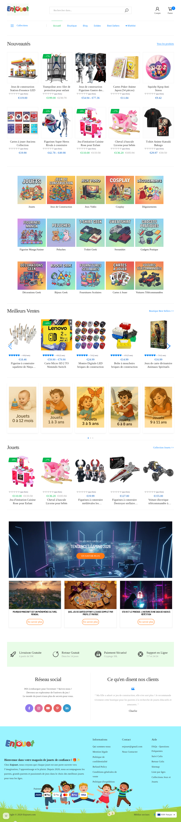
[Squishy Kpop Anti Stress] (158, 67)
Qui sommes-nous (102, 746)
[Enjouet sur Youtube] (48, 708)
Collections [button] (22, 25)
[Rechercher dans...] (127, 10)
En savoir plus (90, 556)
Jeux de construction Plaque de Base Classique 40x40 (158, 367)
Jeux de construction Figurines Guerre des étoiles (90, 90)
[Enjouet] (22, 407)
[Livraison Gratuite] (13, 654)
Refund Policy (100, 766)
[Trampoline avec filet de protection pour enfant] (56, 67)
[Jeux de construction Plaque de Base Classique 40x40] (158, 334)
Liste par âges (158, 772)
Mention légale (100, 751)
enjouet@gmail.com (132, 746)
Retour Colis (158, 761)
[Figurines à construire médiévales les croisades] (90, 471)
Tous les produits (165, 43)
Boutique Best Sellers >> (161, 311)
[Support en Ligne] (140, 654)
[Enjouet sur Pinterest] (57, 708)
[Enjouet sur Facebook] (29, 708)
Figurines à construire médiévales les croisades (90, 503)
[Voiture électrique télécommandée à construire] (158, 471)
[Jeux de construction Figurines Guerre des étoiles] (90, 67)
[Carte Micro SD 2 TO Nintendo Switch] (22, 334)
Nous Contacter (130, 751)
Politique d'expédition (104, 781)
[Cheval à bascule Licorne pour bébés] (124, 122)
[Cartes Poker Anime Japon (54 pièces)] (124, 67)
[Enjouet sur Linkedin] (67, 708)
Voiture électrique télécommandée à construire (158, 503)
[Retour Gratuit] (55, 654)
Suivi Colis (157, 756)
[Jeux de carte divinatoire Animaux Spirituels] (124, 334)
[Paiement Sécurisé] (98, 654)
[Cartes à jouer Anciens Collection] (22, 122)
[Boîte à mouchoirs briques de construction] (90, 334)
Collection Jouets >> (163, 447)
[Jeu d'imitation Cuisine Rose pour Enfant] (90, 122)
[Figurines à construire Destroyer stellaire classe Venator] (124, 471)
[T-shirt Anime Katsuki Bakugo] (158, 122)
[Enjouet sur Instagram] (39, 708)
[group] (22, 94)
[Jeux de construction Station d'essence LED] (22, 67)
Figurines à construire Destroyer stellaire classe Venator (124, 503)
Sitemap (156, 766)
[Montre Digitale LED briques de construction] (56, 334)
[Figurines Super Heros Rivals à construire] (56, 122)
